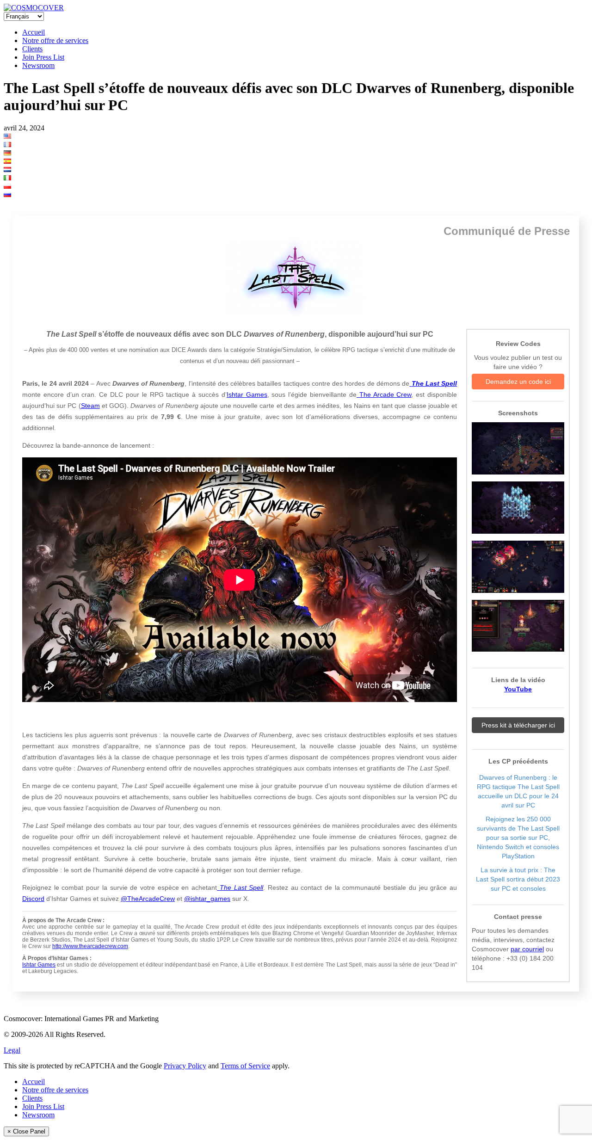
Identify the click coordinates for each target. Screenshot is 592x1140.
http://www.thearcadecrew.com (90, 946)
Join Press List (43, 57)
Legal (12, 1050)
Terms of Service (245, 1066)
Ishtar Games (39, 964)
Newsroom (38, 65)
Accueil (33, 32)
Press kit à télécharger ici (518, 725)
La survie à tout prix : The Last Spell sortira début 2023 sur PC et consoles (518, 879)
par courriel (527, 949)
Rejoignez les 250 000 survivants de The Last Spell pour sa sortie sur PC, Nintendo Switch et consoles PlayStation (518, 837)
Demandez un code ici (518, 381)
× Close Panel (26, 1131)
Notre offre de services (55, 40)
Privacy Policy (185, 1066)
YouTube (518, 689)
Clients (32, 49)
